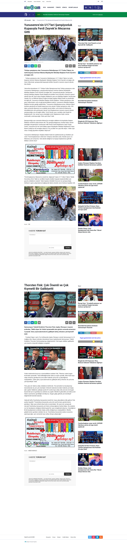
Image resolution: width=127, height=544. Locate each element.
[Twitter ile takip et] (90, 537)
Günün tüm (98, 14)
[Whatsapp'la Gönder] (35, 65)
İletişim (59, 537)
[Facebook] (25, 65)
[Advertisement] (17, 39)
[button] (66, 65)
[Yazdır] (39, 65)
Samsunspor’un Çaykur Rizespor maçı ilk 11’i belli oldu (57, 14)
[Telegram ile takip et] (97, 537)
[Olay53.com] (32, 7)
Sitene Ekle (48, 1)
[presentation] (29, 15)
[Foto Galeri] (102, 1)
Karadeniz (50, 7)
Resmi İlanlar (73, 7)
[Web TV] (98, 1)
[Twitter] (29, 65)
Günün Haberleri (37, 1)
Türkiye (58, 7)
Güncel (64, 7)
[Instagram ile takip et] (93, 537)
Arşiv (43, 1)
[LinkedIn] (32, 65)
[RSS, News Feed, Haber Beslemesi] (101, 537)
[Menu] (86, 7)
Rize (44, 7)
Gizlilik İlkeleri (65, 537)
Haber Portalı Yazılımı (32, 541)
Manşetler (30, 1)
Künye (53, 537)
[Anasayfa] (25, 1)
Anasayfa (28, 20)
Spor (34, 20)
